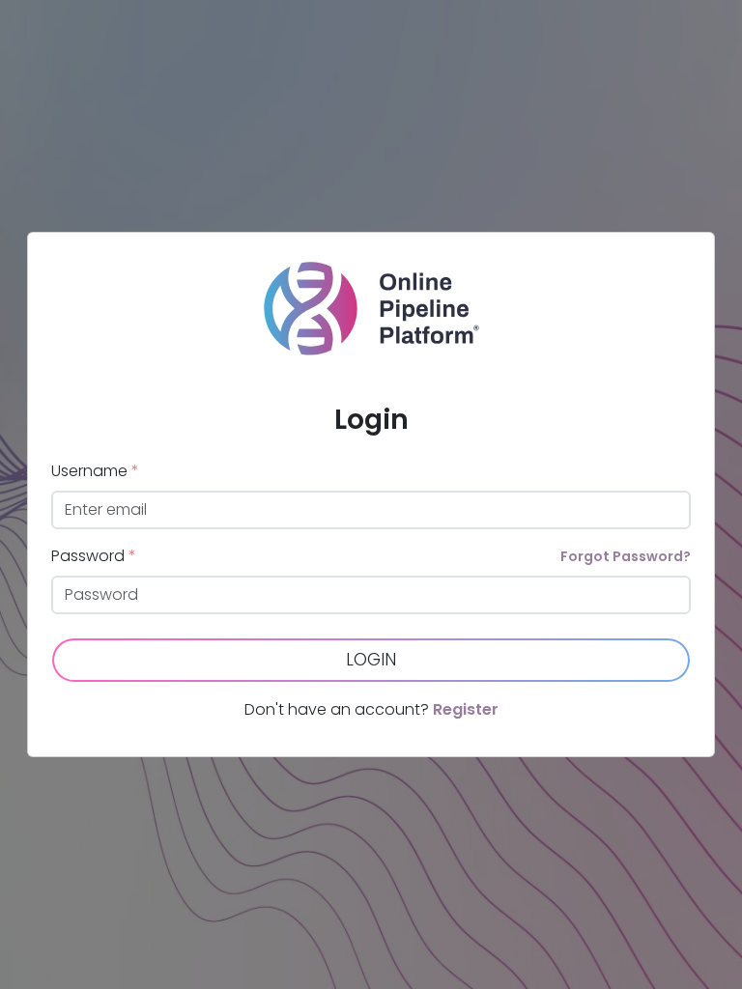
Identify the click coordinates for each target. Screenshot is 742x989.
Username (95, 471)
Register (466, 709)
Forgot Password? (625, 556)
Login (371, 659)
